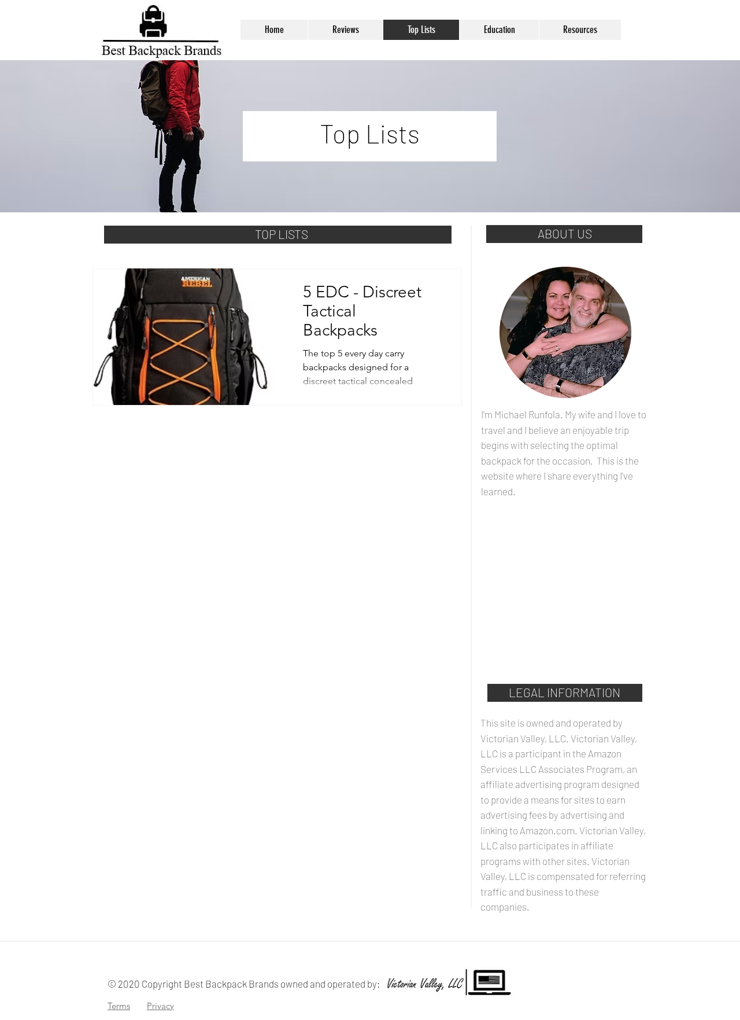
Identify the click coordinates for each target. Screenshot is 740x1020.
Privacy (160, 1005)
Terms (119, 1005)
